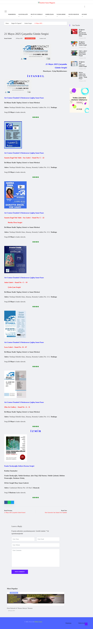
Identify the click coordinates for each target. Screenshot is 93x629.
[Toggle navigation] (5, 11)
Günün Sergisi (28, 23)
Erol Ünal (14, 592)
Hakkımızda (12, 14)
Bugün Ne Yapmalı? (37, 14)
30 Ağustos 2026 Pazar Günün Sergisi (83, 43)
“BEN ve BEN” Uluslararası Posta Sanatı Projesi (83, 53)
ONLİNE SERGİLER (73, 14)
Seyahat (84, 14)
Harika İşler (50, 14)
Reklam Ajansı (38, 621)
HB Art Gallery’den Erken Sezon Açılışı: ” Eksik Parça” (83, 75)
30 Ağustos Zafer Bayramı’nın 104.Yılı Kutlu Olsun (83, 32)
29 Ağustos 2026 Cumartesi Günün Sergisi (83, 64)
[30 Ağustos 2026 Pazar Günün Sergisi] (74, 43)
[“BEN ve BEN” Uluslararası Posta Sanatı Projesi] (74, 52)
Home (7, 23)
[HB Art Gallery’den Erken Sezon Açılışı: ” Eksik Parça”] (74, 74)
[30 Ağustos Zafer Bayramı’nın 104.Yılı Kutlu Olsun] (74, 31)
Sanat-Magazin (23, 14)
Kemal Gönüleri (8, 38)
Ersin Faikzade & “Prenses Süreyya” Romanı (20, 608)
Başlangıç (68, 623)
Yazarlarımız (61, 14)
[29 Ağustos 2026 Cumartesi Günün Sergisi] (74, 63)
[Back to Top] (86, 624)
